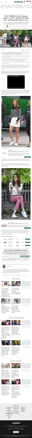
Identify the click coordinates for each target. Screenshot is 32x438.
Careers (21, 427)
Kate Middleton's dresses (12, 71)
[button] (16, 239)
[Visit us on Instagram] (29, 1)
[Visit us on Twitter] (27, 1)
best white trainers (19, 90)
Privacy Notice (26, 258)
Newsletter (29, 50)
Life (24, 5)
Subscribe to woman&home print (23, 409)
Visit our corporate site (27, 435)
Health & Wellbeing (19, 5)
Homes (13, 5)
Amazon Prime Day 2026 (9, 7)
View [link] (27, 242)
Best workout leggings (16, 411)
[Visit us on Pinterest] (30, 1)
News (25, 26)
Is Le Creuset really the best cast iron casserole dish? (9, 413)
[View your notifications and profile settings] (6, 2)
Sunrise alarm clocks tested (9, 411)
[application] (16, 82)
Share (3, 50)
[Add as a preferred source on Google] (16, 432)
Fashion (5, 5)
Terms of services (12, 258)
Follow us (24, 50)
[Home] (2, 5)
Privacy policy (11, 427)
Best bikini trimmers (16, 408)
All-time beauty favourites (9, 409)
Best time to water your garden (19, 7)
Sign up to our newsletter (23, 411)
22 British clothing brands (9, 416)
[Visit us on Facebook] (26, 1)
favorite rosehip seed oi (5, 231)
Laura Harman (11, 26)
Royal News (17, 14)
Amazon (4, 163)
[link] (4, 153)
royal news (7, 61)
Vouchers (9, 417)
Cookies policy (17, 427)
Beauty (9, 5)
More (28, 5)
